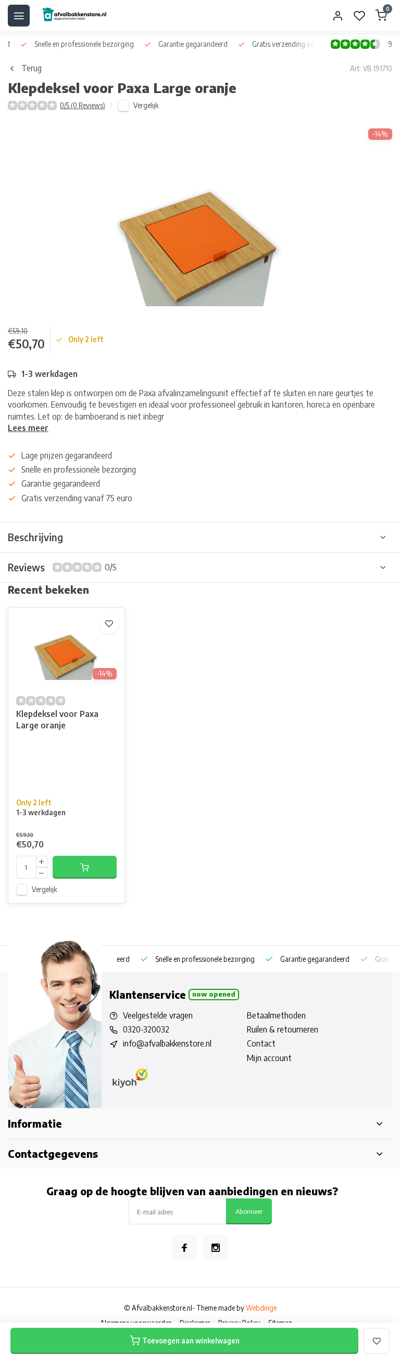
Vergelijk (146, 105)
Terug (31, 68)
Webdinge (261, 1307)
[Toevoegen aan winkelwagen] (85, 867)
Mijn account (269, 1058)
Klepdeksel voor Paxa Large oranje (57, 719)
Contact (261, 1043)
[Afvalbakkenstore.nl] (74, 15)
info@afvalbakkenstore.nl (167, 1043)
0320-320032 (146, 1029)
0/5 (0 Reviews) (82, 105)
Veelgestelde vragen (158, 1015)
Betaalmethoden (276, 1015)
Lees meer (28, 428)
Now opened (213, 994)
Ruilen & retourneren (282, 1029)
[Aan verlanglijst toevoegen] (108, 623)
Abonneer (248, 1211)
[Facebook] (184, 1248)
